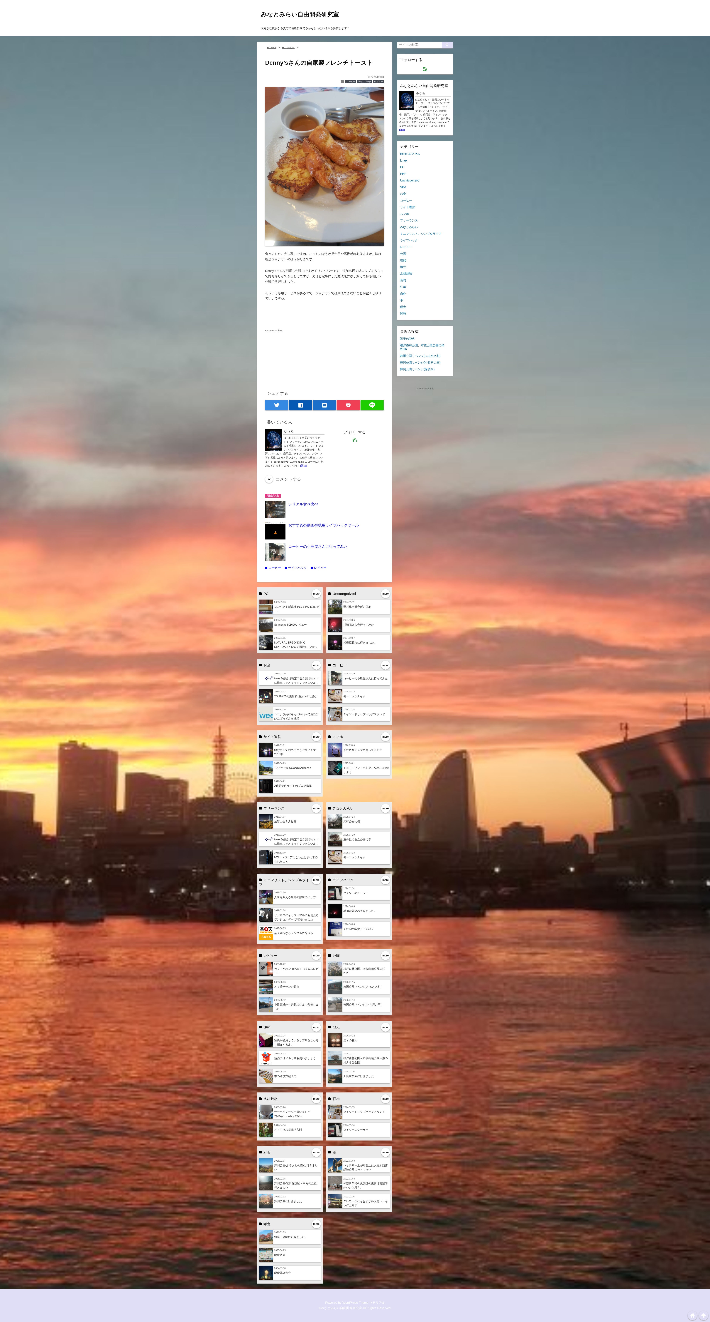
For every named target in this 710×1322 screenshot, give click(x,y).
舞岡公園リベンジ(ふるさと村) (362, 986)
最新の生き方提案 (285, 821)
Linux (403, 160)
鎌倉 (403, 306)
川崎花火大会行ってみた (358, 624)
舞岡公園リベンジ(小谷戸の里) (362, 1004)
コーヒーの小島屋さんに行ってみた (318, 546)
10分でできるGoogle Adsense (292, 767)
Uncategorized (409, 180)
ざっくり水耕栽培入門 (288, 1129)
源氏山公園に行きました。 (290, 1236)
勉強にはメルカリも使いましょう (295, 1058)
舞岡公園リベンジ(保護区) (417, 369)
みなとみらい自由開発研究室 (300, 14)
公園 (403, 253)
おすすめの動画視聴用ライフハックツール (323, 525)
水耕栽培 (406, 273)
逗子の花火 (350, 1040)
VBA (403, 187)
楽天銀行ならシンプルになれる (293, 933)
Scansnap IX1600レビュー (290, 624)
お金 (403, 193)
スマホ (404, 213)
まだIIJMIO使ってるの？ (358, 928)
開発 (403, 313)
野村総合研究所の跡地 (357, 606)
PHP (403, 173)
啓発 (403, 260)
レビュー (378, 81)
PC (402, 167)
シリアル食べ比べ (303, 504)
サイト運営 (407, 207)
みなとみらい (409, 227)
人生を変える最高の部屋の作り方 (295, 897)
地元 (403, 267)
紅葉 (403, 287)
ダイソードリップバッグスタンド (364, 714)
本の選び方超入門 (285, 1076)
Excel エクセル (410, 153)
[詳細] (303, 465)
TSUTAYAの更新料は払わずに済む (295, 696)
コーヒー (350, 81)
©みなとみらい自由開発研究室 (340, 1308)
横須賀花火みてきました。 (360, 910)
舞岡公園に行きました (288, 1201)
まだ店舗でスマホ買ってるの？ (362, 749)
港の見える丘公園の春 (357, 839)
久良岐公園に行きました (358, 1076)
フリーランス (409, 220)
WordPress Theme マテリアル (363, 1302)
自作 (403, 293)
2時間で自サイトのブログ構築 (293, 785)
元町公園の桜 (351, 821)
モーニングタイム (354, 696)
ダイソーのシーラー (355, 893)
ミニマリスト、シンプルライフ (421, 233)
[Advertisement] (324, 358)
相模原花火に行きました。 (360, 642)
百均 (403, 280)
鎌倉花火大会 (282, 1272)
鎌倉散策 (279, 1254)
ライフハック (364, 81)
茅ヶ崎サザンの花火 (286, 986)
